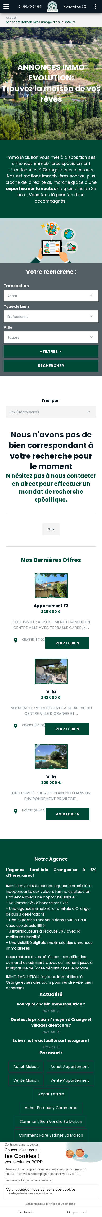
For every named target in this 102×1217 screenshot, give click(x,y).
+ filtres (49, 351)
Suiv (51, 529)
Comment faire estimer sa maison (51, 1135)
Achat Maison (26, 1066)
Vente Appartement (70, 1080)
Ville (8, 327)
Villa (51, 692)
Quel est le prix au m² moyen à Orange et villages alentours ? (51, 1022)
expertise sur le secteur (32, 188)
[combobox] (51, 295)
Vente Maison (26, 1080)
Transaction (16, 285)
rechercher (51, 365)
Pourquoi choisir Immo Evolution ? (51, 1004)
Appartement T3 (51, 606)
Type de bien (16, 306)
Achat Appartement (70, 1066)
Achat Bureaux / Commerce (51, 1108)
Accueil (11, 18)
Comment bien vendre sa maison (51, 1121)
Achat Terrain (51, 1094)
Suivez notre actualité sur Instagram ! (51, 1040)
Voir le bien (67, 643)
